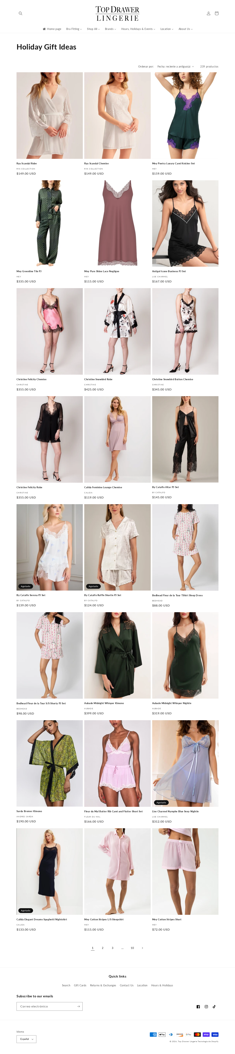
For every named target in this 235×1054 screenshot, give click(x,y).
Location (142, 985)
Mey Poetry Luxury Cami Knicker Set (173, 163)
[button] (21, 13)
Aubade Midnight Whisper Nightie (171, 703)
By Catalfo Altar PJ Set (165, 487)
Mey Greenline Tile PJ (29, 271)
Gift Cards (80, 985)
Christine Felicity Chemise (32, 379)
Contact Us (127, 985)
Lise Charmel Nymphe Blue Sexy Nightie (175, 811)
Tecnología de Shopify (208, 1041)
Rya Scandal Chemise (96, 163)
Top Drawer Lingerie (187, 1041)
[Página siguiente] (142, 948)
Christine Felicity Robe (29, 487)
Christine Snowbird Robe (98, 379)
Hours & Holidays (162, 985)
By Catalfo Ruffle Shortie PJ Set (102, 595)
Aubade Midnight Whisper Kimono (104, 703)
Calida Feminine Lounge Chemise (103, 487)
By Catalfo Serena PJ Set (31, 595)
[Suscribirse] (78, 1006)
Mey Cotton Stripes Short (167, 919)
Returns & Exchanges (103, 985)
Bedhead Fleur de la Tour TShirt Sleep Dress (177, 595)
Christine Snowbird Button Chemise (172, 379)
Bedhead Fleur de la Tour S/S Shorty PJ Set (41, 703)
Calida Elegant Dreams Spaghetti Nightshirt (42, 919)
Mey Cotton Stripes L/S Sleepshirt (104, 919)
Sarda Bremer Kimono (29, 811)
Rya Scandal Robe (27, 163)
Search (66, 985)
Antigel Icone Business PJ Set (169, 271)
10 (132, 947)
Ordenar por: (146, 66)
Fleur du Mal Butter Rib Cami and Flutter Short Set (113, 811)
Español (24, 1038)
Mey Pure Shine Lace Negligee (101, 271)
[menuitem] (52, 29)
